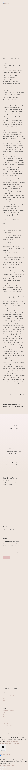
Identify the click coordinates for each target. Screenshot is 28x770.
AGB (4, 727)
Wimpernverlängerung (8, 695)
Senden (6, 557)
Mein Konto (5, 712)
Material (5, 699)
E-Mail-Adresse (6, 530)
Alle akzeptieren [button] (15, 743)
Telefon (4, 533)
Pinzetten (5, 697)
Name (4, 526)
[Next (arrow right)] (2, 769)
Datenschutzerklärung (7, 554)
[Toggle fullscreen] (3, 767)
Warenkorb (5, 714)
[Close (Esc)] (0, 767)
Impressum (5, 723)
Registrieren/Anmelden (8, 710)
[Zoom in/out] (5, 767)
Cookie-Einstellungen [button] (5, 743)
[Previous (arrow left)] (0, 769)
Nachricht (5, 538)
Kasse (4, 716)
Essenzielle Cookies (7, 756)
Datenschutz (6, 541)
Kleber (4, 700)
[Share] (2, 767)
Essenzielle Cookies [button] (5, 754)
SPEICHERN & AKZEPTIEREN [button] (7, 765)
